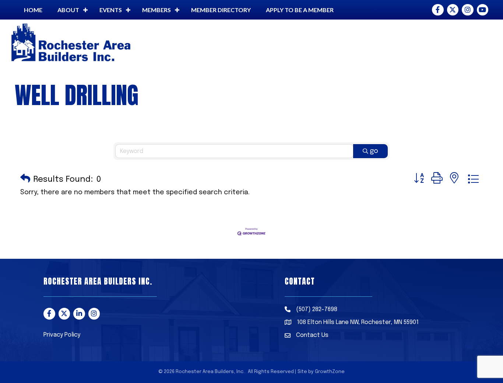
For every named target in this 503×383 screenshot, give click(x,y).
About (68, 9)
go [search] (374, 151)
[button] (25, 179)
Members (156, 9)
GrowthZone (330, 371)
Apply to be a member (300, 9)
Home (33, 9)
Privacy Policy (61, 335)
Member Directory (221, 9)
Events (110, 9)
